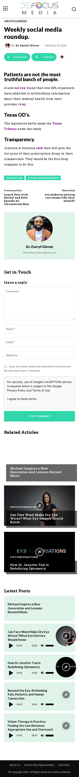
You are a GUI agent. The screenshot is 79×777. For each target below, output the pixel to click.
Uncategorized (15, 21)
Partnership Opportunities (39, 765)
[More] (62, 57)
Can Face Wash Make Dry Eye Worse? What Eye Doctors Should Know (36, 518)
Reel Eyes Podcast (22, 460)
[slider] (50, 645)
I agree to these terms (21, 399)
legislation (14, 177)
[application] (31, 646)
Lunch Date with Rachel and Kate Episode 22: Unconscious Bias (16, 199)
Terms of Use (41, 390)
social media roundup (43, 177)
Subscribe (63, 765)
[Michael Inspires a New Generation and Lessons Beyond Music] (39, 459)
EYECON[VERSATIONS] (24, 557)
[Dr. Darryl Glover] (8, 45)
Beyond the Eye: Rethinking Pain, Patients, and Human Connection (27, 694)
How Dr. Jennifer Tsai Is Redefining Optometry (29, 566)
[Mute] (42, 645)
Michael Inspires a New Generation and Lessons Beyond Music (36, 472)
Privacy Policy (16, 390)
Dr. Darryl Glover (27, 45)
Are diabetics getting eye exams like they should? (60, 198)
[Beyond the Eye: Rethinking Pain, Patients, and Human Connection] (66, 695)
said (39, 148)
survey (20, 88)
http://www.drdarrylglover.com (39, 252)
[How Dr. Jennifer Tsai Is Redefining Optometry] (39, 552)
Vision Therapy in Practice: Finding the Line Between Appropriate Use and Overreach (30, 725)
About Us (15, 765)
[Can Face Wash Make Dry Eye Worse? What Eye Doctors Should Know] (39, 505)
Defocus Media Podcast (26, 507)
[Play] (11, 645)
